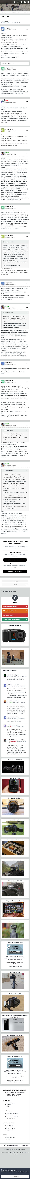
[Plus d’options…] (27, 29)
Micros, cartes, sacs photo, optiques (15, 1092)
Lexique (8, 1139)
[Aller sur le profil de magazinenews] (5, 740)
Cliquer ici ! (24, 355)
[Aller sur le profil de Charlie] (5, 701)
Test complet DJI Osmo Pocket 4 (15, 649)
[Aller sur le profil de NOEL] (2, 153)
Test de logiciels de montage (13, 1094)
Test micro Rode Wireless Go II (15, 1035)
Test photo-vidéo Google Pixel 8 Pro (15, 901)
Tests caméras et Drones (12, 1113)
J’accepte (15, 1176)
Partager (15, 581)
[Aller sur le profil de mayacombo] (2, 68)
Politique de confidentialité (14, 1151)
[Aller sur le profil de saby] (5, 725)
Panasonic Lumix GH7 (15, 820)
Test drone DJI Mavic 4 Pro (15, 798)
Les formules (9, 1125)
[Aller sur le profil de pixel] (2, 101)
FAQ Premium (9, 1130)
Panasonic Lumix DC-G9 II (15, 881)
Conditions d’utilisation (23, 1171)
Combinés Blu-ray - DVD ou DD (14, 1095)
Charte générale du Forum (10, 606)
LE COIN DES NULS (15, 22)
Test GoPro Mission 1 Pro (15, 625)
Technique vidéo (10, 1103)
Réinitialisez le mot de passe (15, 966)
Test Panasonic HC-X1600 (15, 759)
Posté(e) (11, 30)
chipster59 (5, 21)
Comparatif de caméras (12, 1116)
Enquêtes (8, 1104)
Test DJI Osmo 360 (15, 778)
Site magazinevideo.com (9, 610)
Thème (22, 1149)
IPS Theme (6, 1149)
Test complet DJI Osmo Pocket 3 (15, 921)
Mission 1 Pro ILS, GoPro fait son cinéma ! (15, 739)
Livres (7, 1106)
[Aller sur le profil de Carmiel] (5, 685)
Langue (17, 1149)
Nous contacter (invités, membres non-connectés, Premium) (15, 1152)
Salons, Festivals (10, 1137)
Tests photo (9, 1115)
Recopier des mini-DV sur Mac (15, 840)
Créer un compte (10, 1128)
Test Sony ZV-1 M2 (15, 972)
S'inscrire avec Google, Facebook (12, 619)
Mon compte (9, 1127)
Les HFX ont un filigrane (13, 675)
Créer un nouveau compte (15, 560)
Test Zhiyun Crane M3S (15, 993)
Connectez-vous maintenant (15, 571)
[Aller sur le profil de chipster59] (2, 29)
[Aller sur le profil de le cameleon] (2, 130)
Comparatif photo (10, 1118)
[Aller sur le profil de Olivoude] (5, 675)
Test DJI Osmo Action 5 (15, 860)
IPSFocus (12, 1149)
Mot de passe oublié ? (8, 615)
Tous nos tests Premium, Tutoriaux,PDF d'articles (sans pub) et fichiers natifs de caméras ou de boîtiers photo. (15, 958)
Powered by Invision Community (15, 1154)
